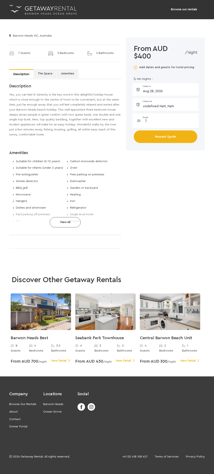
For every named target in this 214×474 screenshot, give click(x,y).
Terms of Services (167, 456)
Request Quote (165, 136)
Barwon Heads (53, 404)
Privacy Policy (195, 456)
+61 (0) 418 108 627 (135, 456)
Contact (150, 9)
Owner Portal (127, 9)
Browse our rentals (184, 9)
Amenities (67, 73)
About (13, 411)
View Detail (59, 360)
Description (21, 74)
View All (65, 222)
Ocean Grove (52, 411)
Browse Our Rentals (22, 404)
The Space (45, 73)
